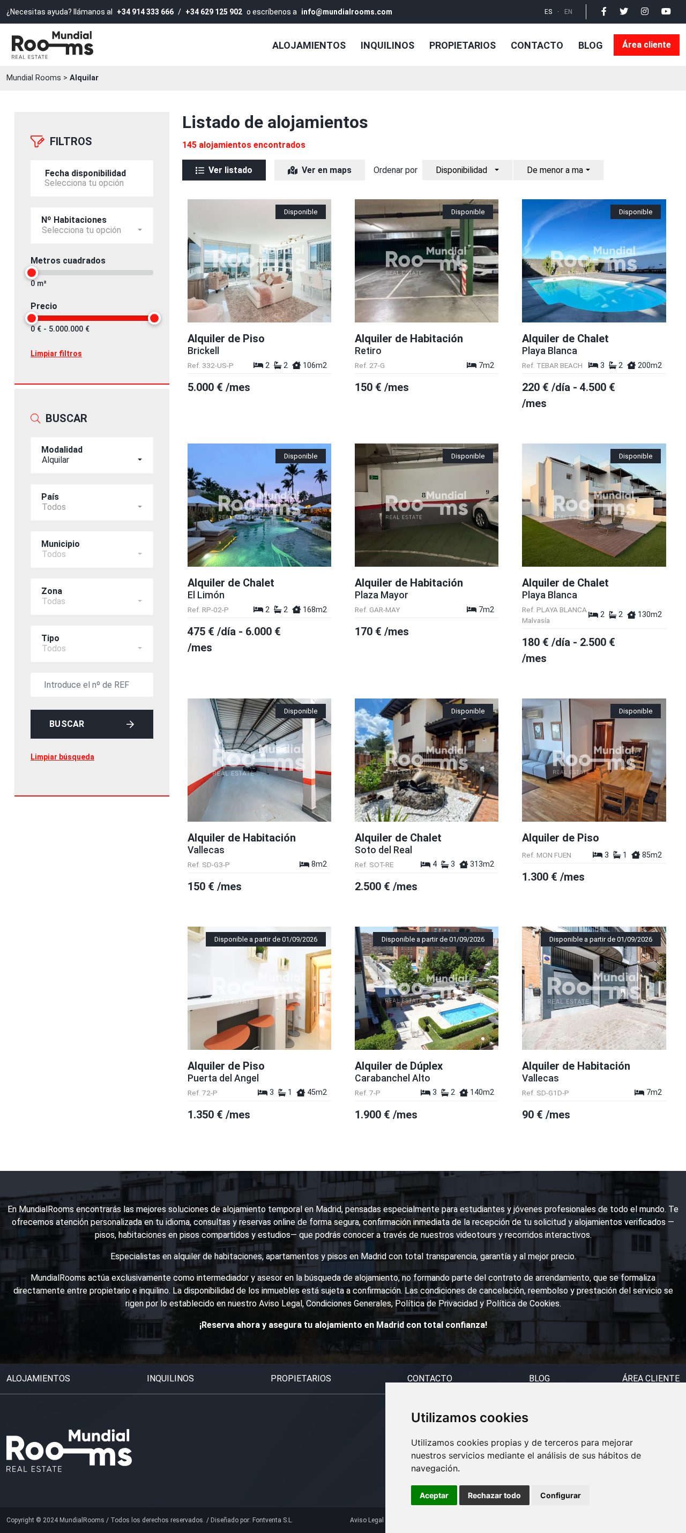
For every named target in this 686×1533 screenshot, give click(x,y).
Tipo (50, 638)
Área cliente (646, 45)
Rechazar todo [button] (494, 1495)
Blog (590, 45)
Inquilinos (387, 45)
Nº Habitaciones (74, 220)
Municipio (60, 544)
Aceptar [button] (434, 1495)
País (50, 497)
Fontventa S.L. (272, 1520)
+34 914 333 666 (145, 11)
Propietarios (462, 45)
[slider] (31, 272)
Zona (51, 591)
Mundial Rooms (33, 77)
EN (568, 12)
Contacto (537, 45)
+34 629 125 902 (213, 11)
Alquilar (84, 77)
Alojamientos (309, 45)
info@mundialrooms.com (346, 11)
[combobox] (92, 455)
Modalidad (62, 450)
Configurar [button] (560, 1495)
